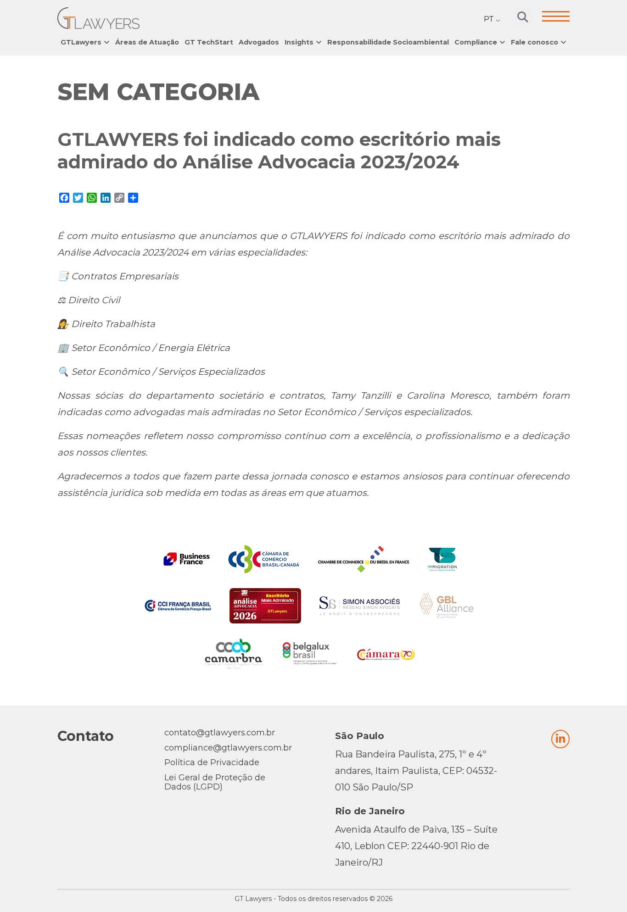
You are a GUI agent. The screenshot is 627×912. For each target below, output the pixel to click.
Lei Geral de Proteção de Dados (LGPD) (214, 782)
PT (489, 19)
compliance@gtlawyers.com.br (228, 748)
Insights (299, 42)
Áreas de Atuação (147, 42)
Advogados (259, 42)
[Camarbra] (234, 654)
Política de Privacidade (211, 762)
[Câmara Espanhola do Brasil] (386, 654)
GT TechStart (209, 42)
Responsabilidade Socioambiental (388, 42)
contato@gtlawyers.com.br (219, 733)
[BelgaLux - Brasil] (310, 653)
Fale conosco (534, 42)
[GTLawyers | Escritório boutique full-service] (98, 18)
